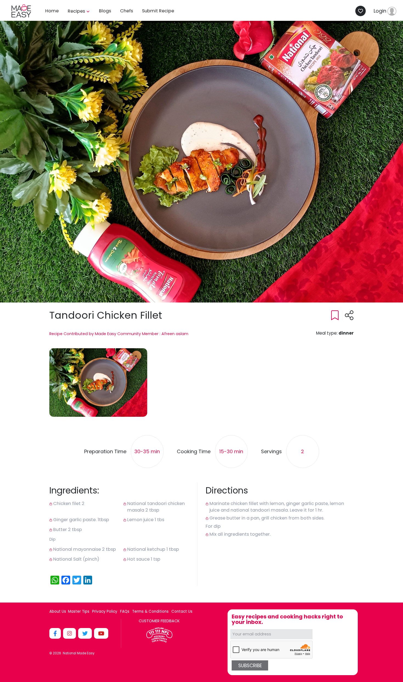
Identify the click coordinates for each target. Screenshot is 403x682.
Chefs (126, 11)
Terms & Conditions (150, 611)
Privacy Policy (104, 611)
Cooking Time (194, 452)
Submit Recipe (158, 11)
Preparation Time (105, 452)
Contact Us (181, 611)
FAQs (124, 611)
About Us (57, 611)
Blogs (105, 11)
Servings (271, 452)
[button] (98, 382)
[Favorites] (362, 11)
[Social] (55, 633)
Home (52, 11)
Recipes (77, 11)
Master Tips (78, 611)
